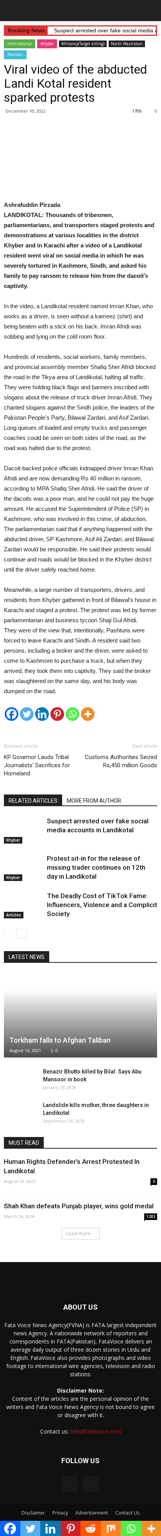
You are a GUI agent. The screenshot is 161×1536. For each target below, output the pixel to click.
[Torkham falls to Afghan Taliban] (80, 1015)
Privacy (60, 1513)
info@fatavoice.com (95, 1431)
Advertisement (91, 1513)
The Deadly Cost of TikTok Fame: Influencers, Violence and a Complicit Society (102, 905)
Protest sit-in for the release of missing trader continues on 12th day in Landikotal (96, 867)
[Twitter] (27, 714)
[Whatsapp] (72, 714)
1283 (151, 1216)
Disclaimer (33, 1513)
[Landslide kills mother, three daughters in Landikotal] (19, 1113)
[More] (88, 714)
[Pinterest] (57, 714)
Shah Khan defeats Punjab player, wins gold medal (79, 1206)
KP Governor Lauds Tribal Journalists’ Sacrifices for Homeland (37, 765)
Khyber (47, 43)
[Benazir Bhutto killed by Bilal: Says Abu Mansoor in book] (19, 1079)
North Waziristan (127, 43)
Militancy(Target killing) (82, 43)
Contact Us (127, 1513)
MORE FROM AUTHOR (94, 801)
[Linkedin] (42, 714)
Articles (13, 915)
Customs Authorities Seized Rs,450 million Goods (121, 761)
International (19, 43)
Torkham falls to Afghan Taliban (60, 1040)
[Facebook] (11, 714)
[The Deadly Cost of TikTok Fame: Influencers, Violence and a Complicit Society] (23, 905)
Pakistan (15, 54)
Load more (78, 1233)
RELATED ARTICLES (33, 801)
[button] (150, 10)
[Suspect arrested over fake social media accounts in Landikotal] (23, 830)
